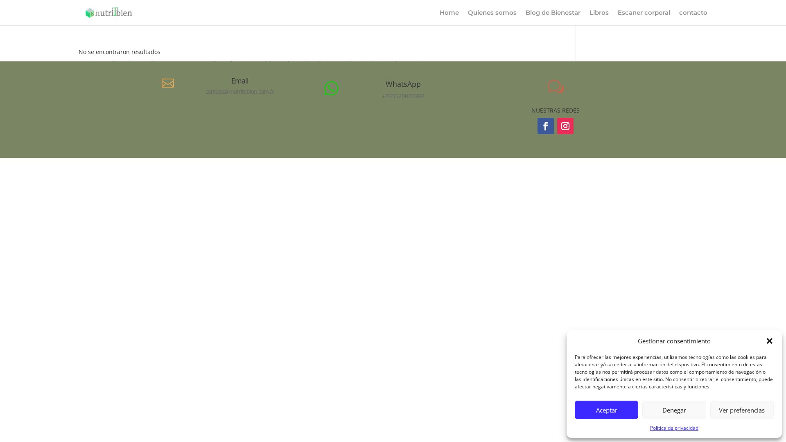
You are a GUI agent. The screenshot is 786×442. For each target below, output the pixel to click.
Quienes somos (492, 13)
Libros (599, 13)
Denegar (674, 410)
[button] (770, 341)
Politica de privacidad (674, 427)
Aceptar (606, 410)
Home (449, 13)
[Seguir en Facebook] (546, 126)
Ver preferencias (742, 410)
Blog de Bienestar (553, 13)
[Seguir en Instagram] (565, 126)
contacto (693, 13)
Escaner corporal (644, 13)
